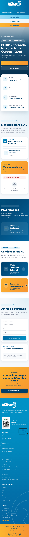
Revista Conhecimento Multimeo (10, 479)
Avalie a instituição (7, 474)
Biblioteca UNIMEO (7, 438)
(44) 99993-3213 (6, 510)
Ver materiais (14, 63)
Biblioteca (4, 435)
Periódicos (5, 446)
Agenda (4, 490)
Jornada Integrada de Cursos (9, 498)
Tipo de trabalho (7, 329)
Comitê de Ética (6, 477)
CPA (3, 472)
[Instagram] (16, 534)
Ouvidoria (4, 464)
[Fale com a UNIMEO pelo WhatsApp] (19, 432)
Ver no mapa (5, 520)
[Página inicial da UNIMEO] (9, 405)
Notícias (4, 487)
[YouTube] (19, 534)
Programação (14, 68)
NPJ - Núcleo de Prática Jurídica (10, 469)
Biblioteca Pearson (7, 441)
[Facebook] (13, 534)
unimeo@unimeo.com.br (8, 513)
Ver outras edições (14, 390)
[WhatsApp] (9, 534)
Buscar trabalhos (16, 338)
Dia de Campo (6, 500)
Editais (3, 492)
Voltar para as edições (8, 36)
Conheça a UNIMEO (7, 459)
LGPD (18, 531)
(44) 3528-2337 (5, 508)
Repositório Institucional (8, 448)
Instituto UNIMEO (6, 461)
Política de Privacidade (9, 531)
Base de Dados (6, 443)
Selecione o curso (8, 321)
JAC (3, 495)
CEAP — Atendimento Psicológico (11, 466)
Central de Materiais (7, 451)
